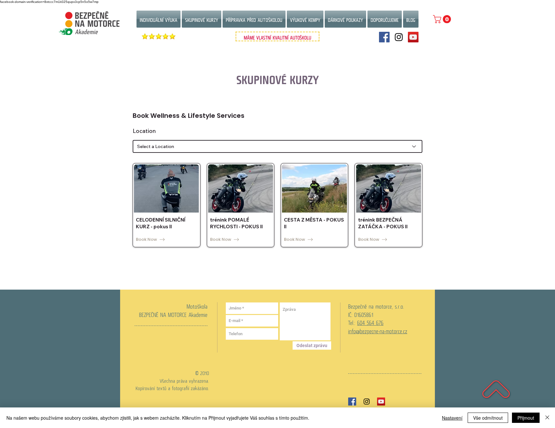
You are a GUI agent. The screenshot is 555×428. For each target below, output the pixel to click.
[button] (443, 19)
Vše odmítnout (488, 418)
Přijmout (525, 418)
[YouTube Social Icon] (413, 37)
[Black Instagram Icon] (367, 401)
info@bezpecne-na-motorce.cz (377, 329)
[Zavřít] (547, 418)
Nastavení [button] (452, 418)
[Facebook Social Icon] (384, 37)
